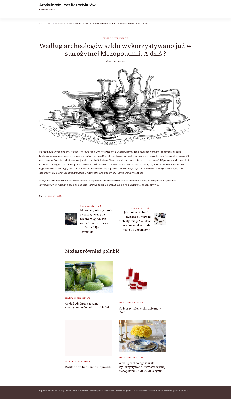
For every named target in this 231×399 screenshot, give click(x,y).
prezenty (51, 196)
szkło (59, 196)
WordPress (183, 391)
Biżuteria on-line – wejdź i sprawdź (88, 367)
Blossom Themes (155, 391)
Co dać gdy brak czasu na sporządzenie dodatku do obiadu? (87, 305)
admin (108, 61)
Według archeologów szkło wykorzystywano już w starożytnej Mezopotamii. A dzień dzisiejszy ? (142, 367)
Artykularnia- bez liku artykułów (67, 5)
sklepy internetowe (115, 38)
